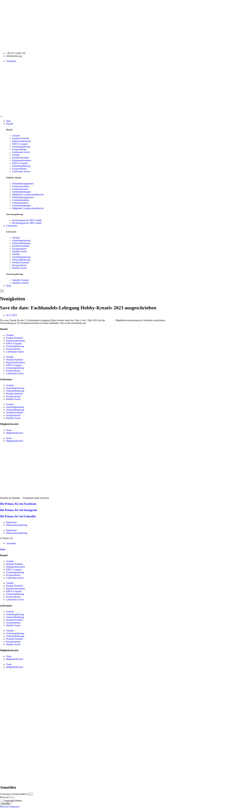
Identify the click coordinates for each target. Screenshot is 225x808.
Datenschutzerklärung (16, 525)
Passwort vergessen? (10, 806)
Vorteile (16, 135)
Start (8, 121)
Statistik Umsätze (20, 280)
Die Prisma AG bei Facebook (18, 503)
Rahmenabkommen (21, 141)
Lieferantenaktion (20, 186)
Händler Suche (19, 251)
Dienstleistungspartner (23, 183)
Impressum (11, 522)
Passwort (4, 797)
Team (8, 430)
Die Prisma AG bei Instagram (18, 510)
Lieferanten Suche (21, 152)
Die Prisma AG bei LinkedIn (18, 516)
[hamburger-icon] (1, 116)
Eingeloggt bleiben (12, 800)
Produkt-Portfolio (20, 138)
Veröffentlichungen (21, 191)
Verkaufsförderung (21, 243)
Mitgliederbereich (14, 433)
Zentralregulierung (21, 146)
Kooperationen (19, 149)
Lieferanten (11, 225)
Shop (8, 285)
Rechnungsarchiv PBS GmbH (26, 220)
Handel (9, 123)
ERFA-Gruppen (20, 144)
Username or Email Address (13, 794)
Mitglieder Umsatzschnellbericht (27, 194)
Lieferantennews (20, 189)
